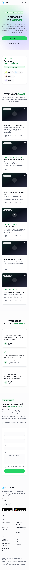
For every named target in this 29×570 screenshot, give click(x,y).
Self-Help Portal (6, 543)
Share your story (13, 38)
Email (6, 445)
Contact (4, 550)
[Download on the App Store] (7, 509)
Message (6, 452)
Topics (19, 72)
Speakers (10, 76)
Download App (6, 548)
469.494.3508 (7, 500)
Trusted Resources (5, 539)
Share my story (13, 471)
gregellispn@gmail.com (10, 498)
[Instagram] (9, 504)
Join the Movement (21, 527)
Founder (4, 524)
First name (7, 430)
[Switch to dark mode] (22, 2)
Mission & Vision (6, 522)
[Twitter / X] (6, 504)
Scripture (10, 80)
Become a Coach (20, 529)
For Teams (4, 545)
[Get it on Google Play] (20, 509)
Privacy (18, 539)
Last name (7, 438)
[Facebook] (3, 504)
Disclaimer (18, 544)
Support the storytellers (14, 43)
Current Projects (20, 524)
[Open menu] (25, 2)
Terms (17, 541)
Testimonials (5, 531)
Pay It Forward (19, 522)
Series (9, 72)
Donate (18, 532)
